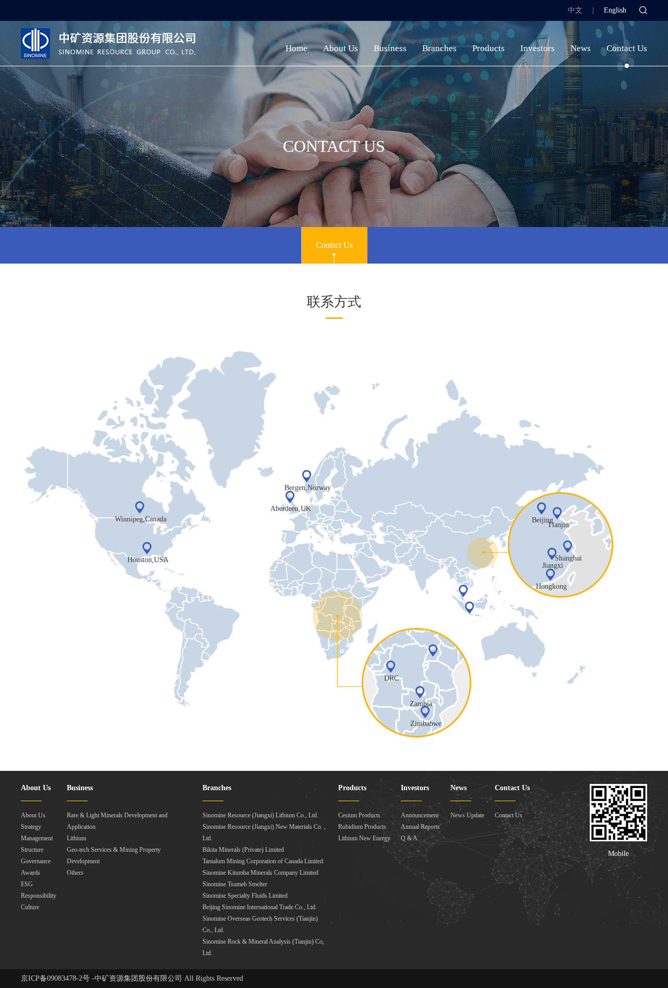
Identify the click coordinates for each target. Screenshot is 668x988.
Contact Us (626, 48)
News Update (467, 815)
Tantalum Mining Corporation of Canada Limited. (263, 861)
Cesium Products (359, 815)
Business (390, 48)
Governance (36, 861)
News (580, 48)
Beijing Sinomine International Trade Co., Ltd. (259, 907)
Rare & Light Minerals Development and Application (117, 821)
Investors (537, 48)
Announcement (419, 815)
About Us (340, 48)
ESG (27, 884)
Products (488, 48)
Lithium (76, 838)
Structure (32, 849)
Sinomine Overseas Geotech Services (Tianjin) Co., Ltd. (260, 924)
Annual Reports (420, 826)
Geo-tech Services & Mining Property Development (114, 855)
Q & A (409, 838)
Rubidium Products (362, 826)
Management (37, 838)
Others (75, 872)
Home (296, 48)
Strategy (31, 826)
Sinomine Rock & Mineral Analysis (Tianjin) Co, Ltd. (263, 947)
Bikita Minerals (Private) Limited (243, 849)
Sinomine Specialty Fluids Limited (245, 895)
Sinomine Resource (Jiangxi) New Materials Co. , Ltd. (264, 832)
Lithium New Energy (364, 838)
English (615, 10)
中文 (575, 10)
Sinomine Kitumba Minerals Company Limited (260, 872)
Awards (30, 872)
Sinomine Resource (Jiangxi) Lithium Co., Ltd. (260, 815)
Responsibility (38, 895)
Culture (30, 907)
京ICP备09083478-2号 (55, 978)
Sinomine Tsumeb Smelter (234, 884)
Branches (439, 48)
